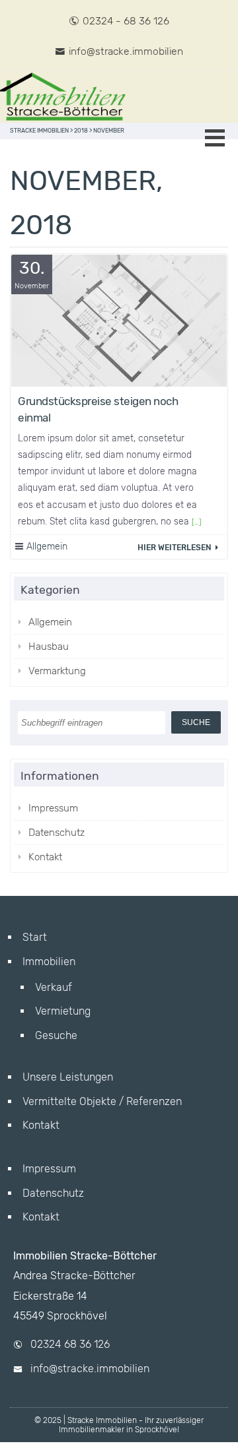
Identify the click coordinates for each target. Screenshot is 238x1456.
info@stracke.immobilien (126, 51)
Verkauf (53, 987)
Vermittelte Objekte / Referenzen (102, 1101)
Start (34, 937)
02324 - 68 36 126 (126, 21)
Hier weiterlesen (175, 547)
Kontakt (45, 857)
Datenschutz (56, 833)
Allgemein (46, 546)
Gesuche (56, 1035)
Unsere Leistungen (67, 1077)
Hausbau (48, 646)
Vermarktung (57, 671)
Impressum (53, 808)
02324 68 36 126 (70, 1344)
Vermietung (63, 1011)
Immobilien (48, 961)
